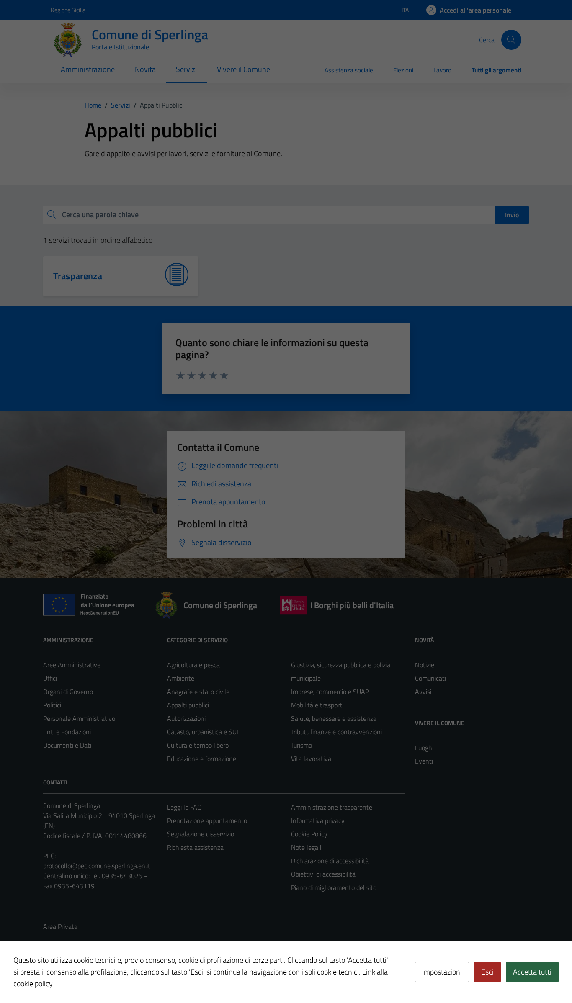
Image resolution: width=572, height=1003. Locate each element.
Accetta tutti (532, 971)
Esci (487, 971)
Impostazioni (442, 971)
